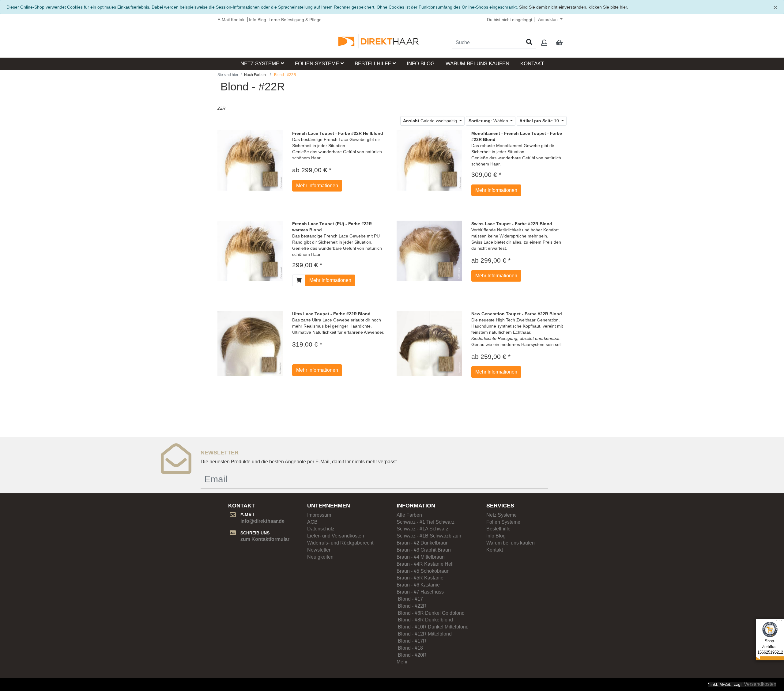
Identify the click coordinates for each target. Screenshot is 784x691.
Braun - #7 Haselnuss (420, 591)
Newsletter (318, 549)
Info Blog (421, 63)
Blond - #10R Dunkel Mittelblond (433, 626)
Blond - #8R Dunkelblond (425, 619)
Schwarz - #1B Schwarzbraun (429, 535)
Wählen (489, 120)
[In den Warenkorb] (299, 280)
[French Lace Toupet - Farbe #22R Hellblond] (250, 160)
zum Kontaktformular (264, 539)
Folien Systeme (318, 63)
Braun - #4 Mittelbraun (421, 557)
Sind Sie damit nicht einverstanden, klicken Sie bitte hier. (573, 7)
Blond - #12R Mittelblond (424, 633)
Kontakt (532, 63)
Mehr (402, 661)
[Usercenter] (544, 43)
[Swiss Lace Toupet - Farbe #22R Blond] (429, 250)
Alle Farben (409, 515)
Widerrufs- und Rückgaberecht (340, 542)
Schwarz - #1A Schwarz (422, 528)
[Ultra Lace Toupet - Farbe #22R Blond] (250, 342)
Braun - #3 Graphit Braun (424, 549)
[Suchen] (529, 42)
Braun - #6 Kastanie (418, 584)
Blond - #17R (415, 641)
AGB (312, 522)
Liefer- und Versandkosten (335, 535)
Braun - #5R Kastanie (420, 577)
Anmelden (548, 19)
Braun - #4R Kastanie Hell (425, 564)
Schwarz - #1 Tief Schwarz (425, 522)
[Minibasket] (559, 43)
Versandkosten (760, 684)
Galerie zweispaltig (430, 120)
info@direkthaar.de (262, 521)
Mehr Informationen (317, 185)
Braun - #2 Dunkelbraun (423, 542)
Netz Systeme (260, 63)
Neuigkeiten (320, 557)
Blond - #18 (414, 648)
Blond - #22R (412, 606)
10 (539, 120)
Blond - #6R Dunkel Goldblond (431, 613)
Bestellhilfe (374, 63)
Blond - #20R (412, 655)
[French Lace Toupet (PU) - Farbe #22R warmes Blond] (250, 250)
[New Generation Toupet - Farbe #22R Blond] (429, 342)
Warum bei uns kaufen (477, 63)
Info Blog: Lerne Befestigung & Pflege (285, 19)
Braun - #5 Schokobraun (423, 571)
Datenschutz (320, 528)
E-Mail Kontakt (231, 19)
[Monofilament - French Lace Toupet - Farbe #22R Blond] (429, 160)
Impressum (319, 515)
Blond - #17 (410, 599)
